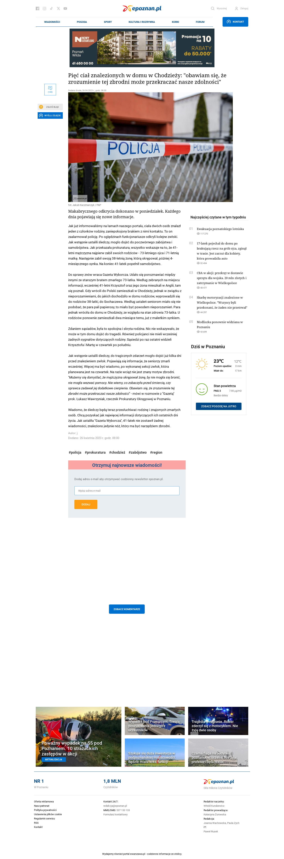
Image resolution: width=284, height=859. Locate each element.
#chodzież (117, 452)
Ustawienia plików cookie (48, 814)
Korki (175, 21)
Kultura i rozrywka (142, 21)
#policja (75, 452)
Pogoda (82, 21)
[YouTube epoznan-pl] (65, 8)
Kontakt (238, 21)
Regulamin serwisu (44, 818)
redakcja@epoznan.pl (115, 805)
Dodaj (86, 504)
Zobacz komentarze (127, 609)
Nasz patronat (41, 805)
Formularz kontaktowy (115, 814)
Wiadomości (52, 21)
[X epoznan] (58, 8)
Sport (108, 21)
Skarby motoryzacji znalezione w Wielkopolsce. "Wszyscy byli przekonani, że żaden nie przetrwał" (222, 302)
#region (156, 452)
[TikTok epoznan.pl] (51, 8)
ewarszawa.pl (137, 853)
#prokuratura (95, 452)
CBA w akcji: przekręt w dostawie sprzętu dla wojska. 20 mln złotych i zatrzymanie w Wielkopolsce (222, 278)
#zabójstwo (138, 452)
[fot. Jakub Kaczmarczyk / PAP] (127, 147)
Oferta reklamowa (44, 801)
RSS (36, 822)
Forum (200, 21)
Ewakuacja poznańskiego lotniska (220, 229)
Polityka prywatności (45, 809)
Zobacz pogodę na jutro (218, 406)
